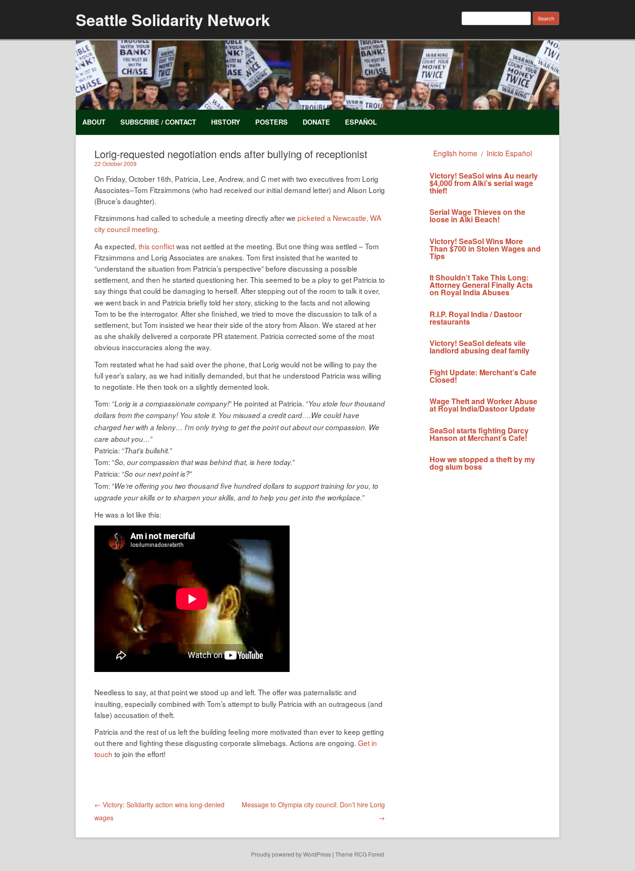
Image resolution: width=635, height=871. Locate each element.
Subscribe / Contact (158, 121)
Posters (271, 121)
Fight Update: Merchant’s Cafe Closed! (483, 376)
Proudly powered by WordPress (291, 854)
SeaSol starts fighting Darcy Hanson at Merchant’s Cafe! (479, 434)
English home (455, 153)
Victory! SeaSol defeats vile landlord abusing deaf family (479, 347)
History (225, 121)
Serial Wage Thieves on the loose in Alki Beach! (477, 215)
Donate (316, 121)
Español (361, 121)
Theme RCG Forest (359, 854)
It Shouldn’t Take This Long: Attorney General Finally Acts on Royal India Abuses (481, 285)
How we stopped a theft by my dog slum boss (482, 463)
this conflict (156, 246)
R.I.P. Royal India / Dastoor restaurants (476, 318)
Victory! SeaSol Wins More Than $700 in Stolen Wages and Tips (485, 248)
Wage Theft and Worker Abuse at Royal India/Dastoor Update (483, 405)
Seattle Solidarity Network (173, 19)
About (94, 121)
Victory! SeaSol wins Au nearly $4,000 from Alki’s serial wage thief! (484, 183)
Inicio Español (509, 153)
